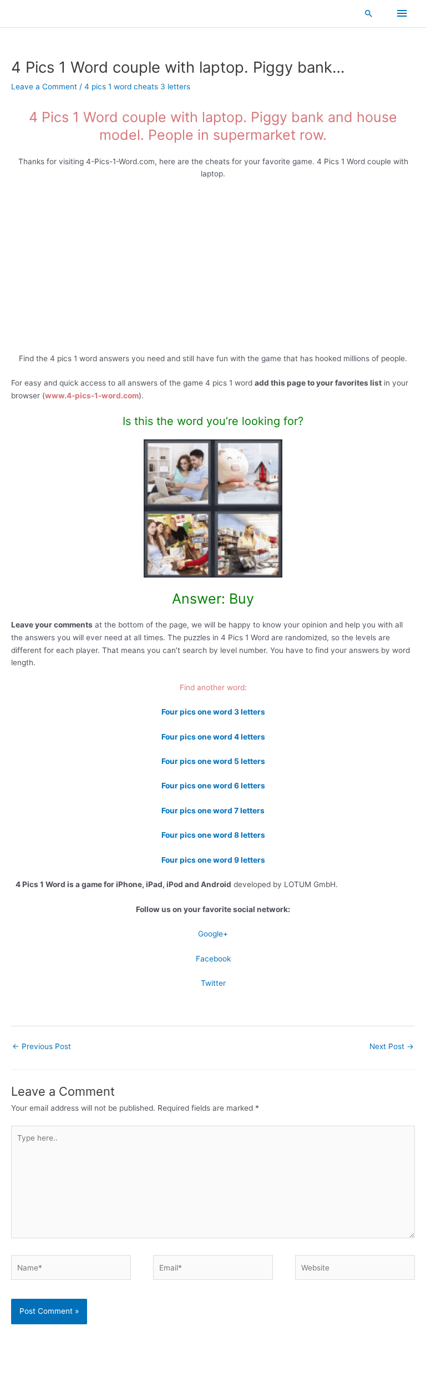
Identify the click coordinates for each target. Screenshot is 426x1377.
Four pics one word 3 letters (213, 711)
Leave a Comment (44, 86)
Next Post (391, 1046)
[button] (369, 13)
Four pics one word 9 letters (213, 859)
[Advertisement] (213, 270)
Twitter (213, 983)
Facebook (213, 958)
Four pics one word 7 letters (213, 810)
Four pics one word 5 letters (213, 761)
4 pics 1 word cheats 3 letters (137, 86)
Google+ (213, 933)
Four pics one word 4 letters (213, 736)
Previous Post (41, 1046)
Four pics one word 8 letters (213, 835)
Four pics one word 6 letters (213, 785)
